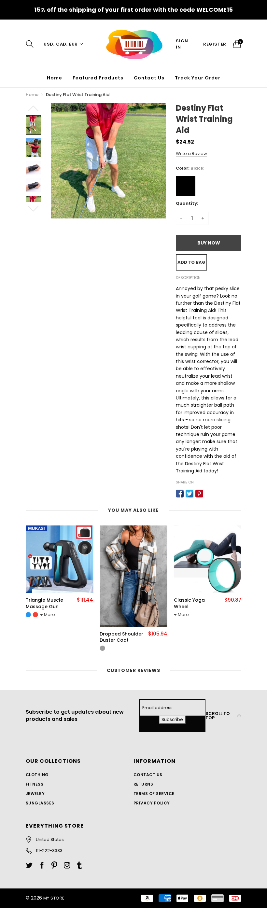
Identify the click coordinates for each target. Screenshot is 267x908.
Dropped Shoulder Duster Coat (121, 637)
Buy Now (208, 243)
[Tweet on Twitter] (189, 493)
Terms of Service (154, 793)
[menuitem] (54, 78)
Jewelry (35, 793)
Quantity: (187, 203)
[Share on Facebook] (180, 493)
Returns (143, 784)
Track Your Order (197, 78)
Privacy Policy (152, 803)
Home (54, 78)
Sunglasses (40, 803)
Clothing (37, 774)
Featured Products (98, 78)
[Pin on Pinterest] (199, 493)
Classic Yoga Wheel (189, 603)
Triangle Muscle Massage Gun (44, 603)
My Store (54, 898)
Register (214, 44)
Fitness (34, 784)
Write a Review (191, 153)
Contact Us (149, 78)
